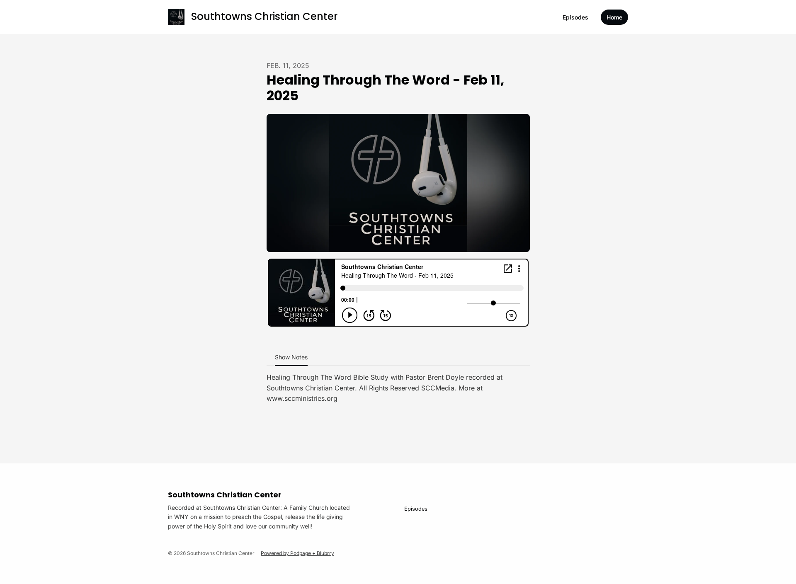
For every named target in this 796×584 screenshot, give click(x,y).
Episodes (575, 17)
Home (614, 17)
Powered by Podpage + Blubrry (297, 553)
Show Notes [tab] (291, 357)
